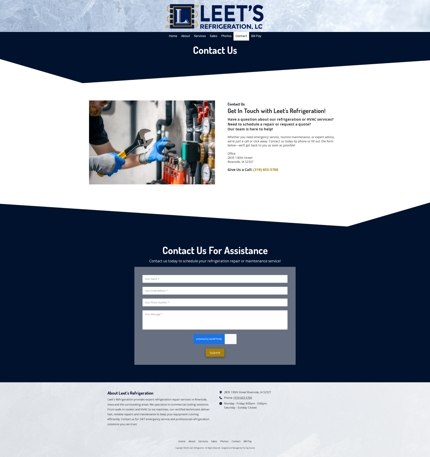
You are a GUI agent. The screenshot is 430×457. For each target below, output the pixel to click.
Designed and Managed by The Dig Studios (238, 448)
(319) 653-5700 (242, 398)
